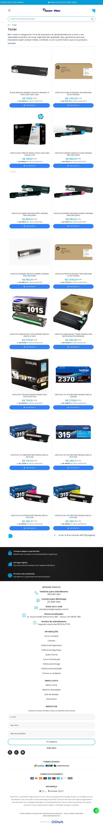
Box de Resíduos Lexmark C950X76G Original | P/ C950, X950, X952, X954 (29, 94)
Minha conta (51, 685)
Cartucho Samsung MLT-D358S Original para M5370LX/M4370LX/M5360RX (73, 335)
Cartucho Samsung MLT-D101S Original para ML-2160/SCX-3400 (30, 335)
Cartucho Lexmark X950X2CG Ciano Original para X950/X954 (73, 154)
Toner (14, 25)
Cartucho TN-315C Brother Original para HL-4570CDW (73, 456)
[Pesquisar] (92, 18)
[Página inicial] (51, 10)
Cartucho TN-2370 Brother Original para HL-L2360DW (73, 396)
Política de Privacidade (51, 668)
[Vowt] (51, 821)
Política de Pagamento (51, 645)
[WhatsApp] (16, 752)
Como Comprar (51, 636)
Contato (51, 640)
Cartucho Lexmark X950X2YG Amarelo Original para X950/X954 (29, 275)
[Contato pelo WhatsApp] (96, 810)
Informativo (51, 699)
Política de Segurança (51, 650)
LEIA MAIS (12, 43)
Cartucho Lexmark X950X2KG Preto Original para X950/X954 (29, 214)
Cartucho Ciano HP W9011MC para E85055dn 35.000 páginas (73, 94)
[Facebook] (23, 752)
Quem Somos (51, 654)
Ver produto (31, 105)
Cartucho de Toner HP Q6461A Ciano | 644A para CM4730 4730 (29, 154)
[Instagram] (10, 752)
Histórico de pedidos (51, 689)
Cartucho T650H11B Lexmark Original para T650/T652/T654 (29, 396)
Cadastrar (52, 742)
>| (57, 535)
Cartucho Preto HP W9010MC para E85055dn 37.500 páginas (73, 275)
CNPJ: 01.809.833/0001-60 (51, 816)
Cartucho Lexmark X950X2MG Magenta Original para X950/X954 (73, 214)
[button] (9, 11)
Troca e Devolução (51, 659)
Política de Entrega (51, 664)
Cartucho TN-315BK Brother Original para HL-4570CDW (29, 456)
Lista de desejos (51, 694)
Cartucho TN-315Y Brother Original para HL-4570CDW (73, 516)
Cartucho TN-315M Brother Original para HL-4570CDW (29, 516)
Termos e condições (51, 673)
